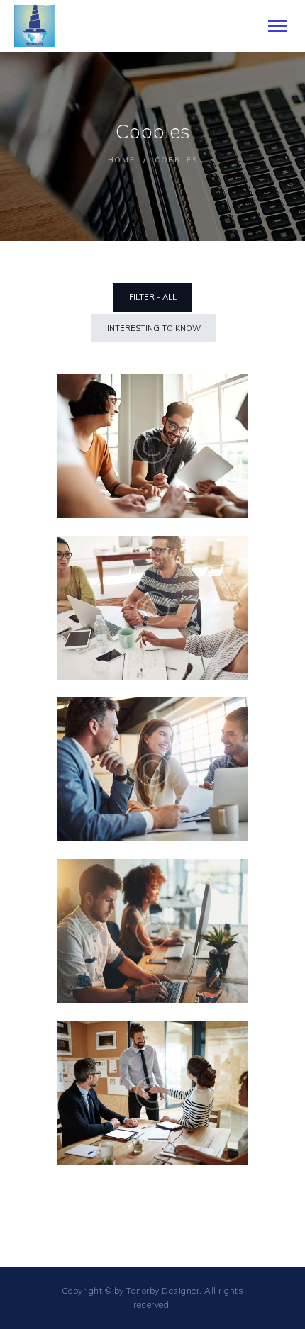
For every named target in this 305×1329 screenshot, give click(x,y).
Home (121, 159)
